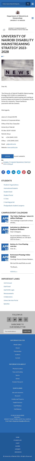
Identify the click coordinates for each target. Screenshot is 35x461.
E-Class (6, 198)
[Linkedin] (13, 172)
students (17, 354)
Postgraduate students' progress (14, 205)
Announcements (9, 293)
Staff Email (7, 286)
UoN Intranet (8, 283)
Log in (7, 156)
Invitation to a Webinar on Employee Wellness (19, 228)
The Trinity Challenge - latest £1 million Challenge (21, 217)
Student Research (17, 382)
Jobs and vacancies (17, 392)
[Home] (17, 12)
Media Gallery (18, 344)
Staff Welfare (18, 406)
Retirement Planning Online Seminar (20, 256)
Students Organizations (11, 185)
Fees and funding (18, 372)
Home (17, 437)
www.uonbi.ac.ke (12, 147)
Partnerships (17, 351)
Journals (17, 358)
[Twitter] (19, 172)
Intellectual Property (17, 399)
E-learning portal (9, 202)
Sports (18, 375)
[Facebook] (3, 172)
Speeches (7, 304)
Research (17, 396)
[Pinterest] (24, 172)
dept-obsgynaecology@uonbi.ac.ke (19, 421)
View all (13, 271)
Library (18, 378)
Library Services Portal (11, 300)
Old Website (17, 409)
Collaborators (8, 297)
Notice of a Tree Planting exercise (19, 245)
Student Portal (8, 195)
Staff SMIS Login (9, 290)
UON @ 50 (17, 449)
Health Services (17, 402)
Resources (18, 452)
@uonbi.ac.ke (12, 144)
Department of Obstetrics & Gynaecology (17, 17)
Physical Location (18, 368)
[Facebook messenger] (8, 172)
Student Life (18, 440)
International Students (11, 188)
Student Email (8, 192)
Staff (17, 443)
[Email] (29, 172)
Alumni (18, 348)
